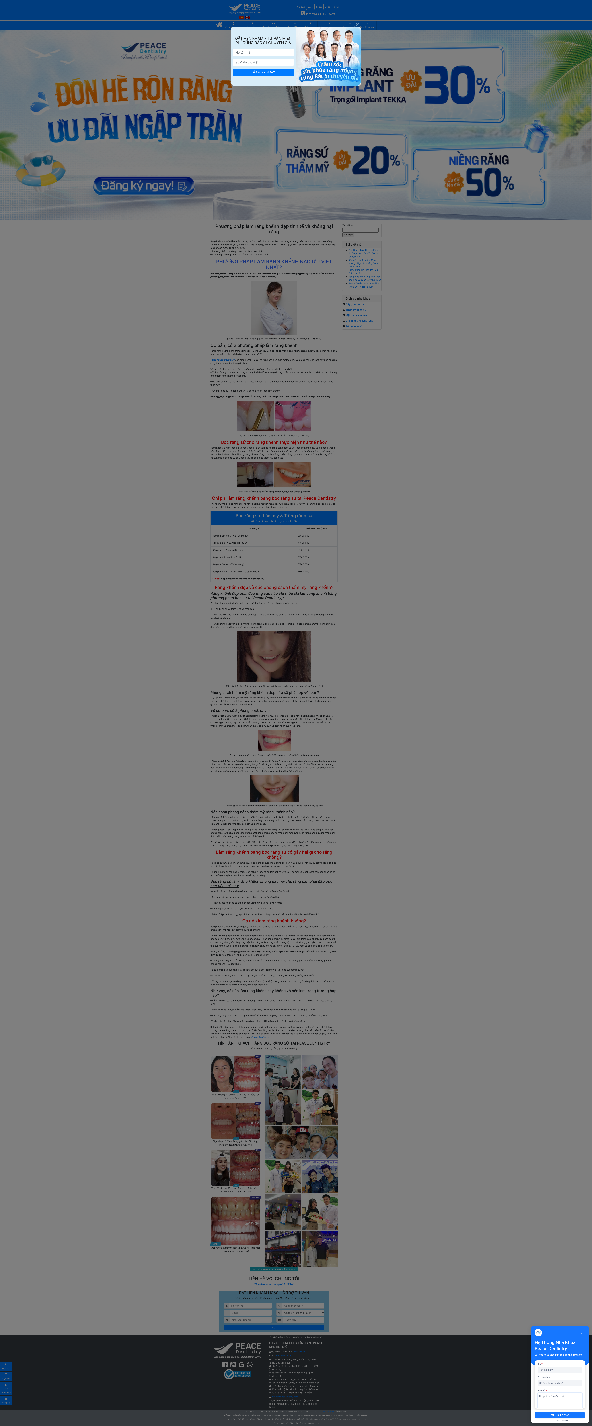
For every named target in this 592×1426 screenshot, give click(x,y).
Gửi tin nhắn (562, 1415)
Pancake (565, 1420)
